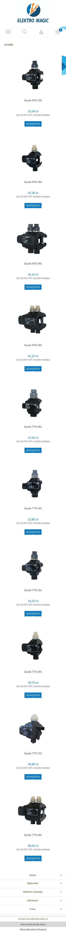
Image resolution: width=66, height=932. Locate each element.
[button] (8, 32)
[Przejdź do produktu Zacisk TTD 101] (33, 485)
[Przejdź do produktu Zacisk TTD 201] (33, 648)
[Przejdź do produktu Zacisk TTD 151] (33, 566)
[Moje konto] (41, 32)
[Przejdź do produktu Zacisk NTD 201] (33, 158)
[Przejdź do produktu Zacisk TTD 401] (33, 811)
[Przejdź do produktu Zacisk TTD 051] (33, 403)
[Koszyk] (57, 31)
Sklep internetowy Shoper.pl (33, 929)
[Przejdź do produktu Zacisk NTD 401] (33, 321)
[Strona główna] (33, 12)
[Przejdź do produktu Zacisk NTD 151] (33, 76)
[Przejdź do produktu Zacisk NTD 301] (33, 240)
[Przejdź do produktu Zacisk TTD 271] (33, 729)
